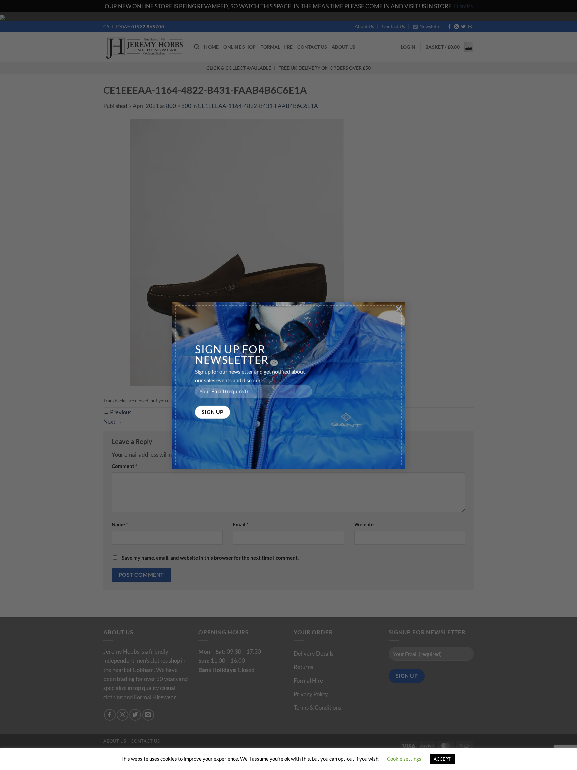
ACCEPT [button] (442, 759)
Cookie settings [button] (404, 759)
